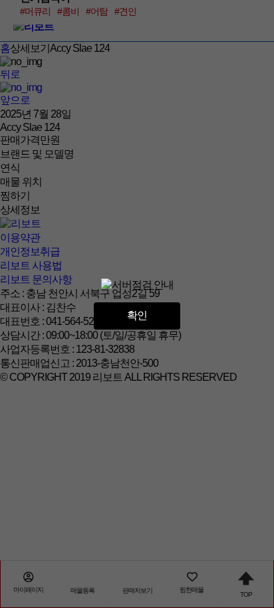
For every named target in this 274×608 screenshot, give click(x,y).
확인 (137, 315)
